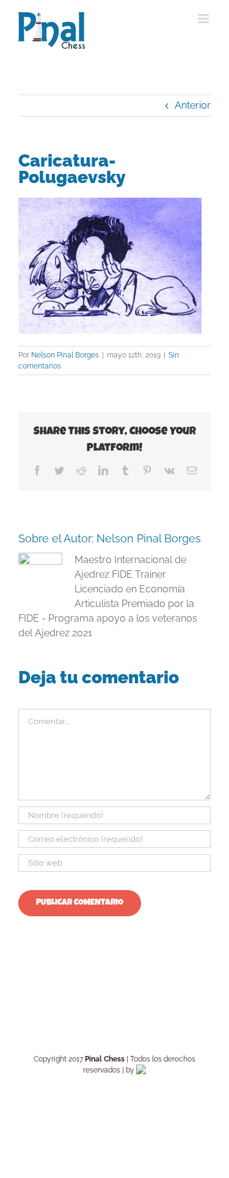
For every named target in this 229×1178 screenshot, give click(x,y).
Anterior (193, 105)
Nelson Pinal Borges (65, 355)
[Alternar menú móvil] (204, 18)
